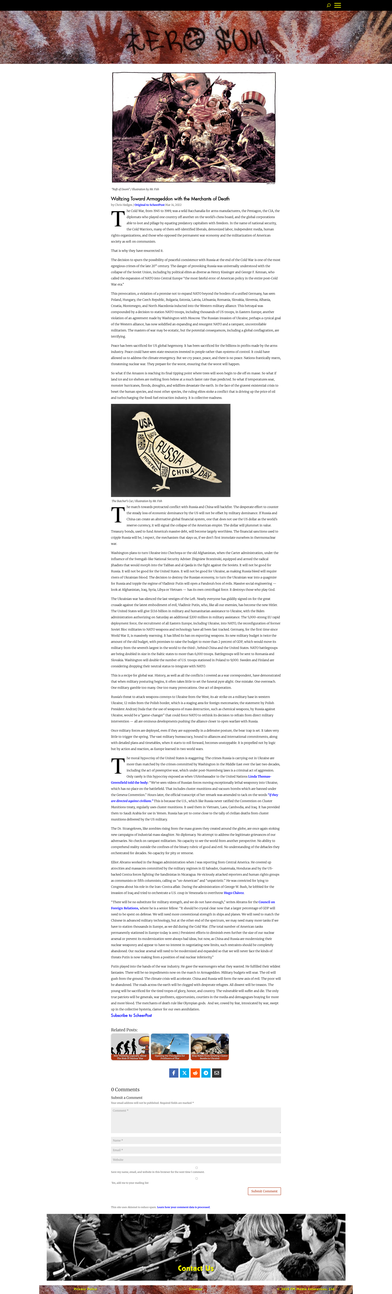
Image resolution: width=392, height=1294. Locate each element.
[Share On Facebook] (173, 1073)
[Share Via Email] (216, 1073)
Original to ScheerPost (150, 205)
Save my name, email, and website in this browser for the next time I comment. (158, 1171)
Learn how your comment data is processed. (183, 1207)
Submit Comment (264, 1191)
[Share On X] (184, 1073)
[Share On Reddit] (195, 1073)
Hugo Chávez (233, 893)
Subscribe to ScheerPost (131, 1015)
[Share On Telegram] (206, 1073)
